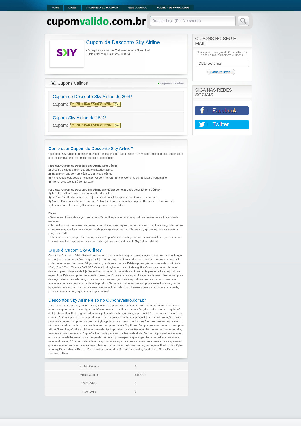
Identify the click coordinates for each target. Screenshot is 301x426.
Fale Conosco (137, 7)
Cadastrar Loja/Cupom (102, 7)
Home (55, 7)
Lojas (72, 7)
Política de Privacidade (173, 7)
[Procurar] (243, 21)
